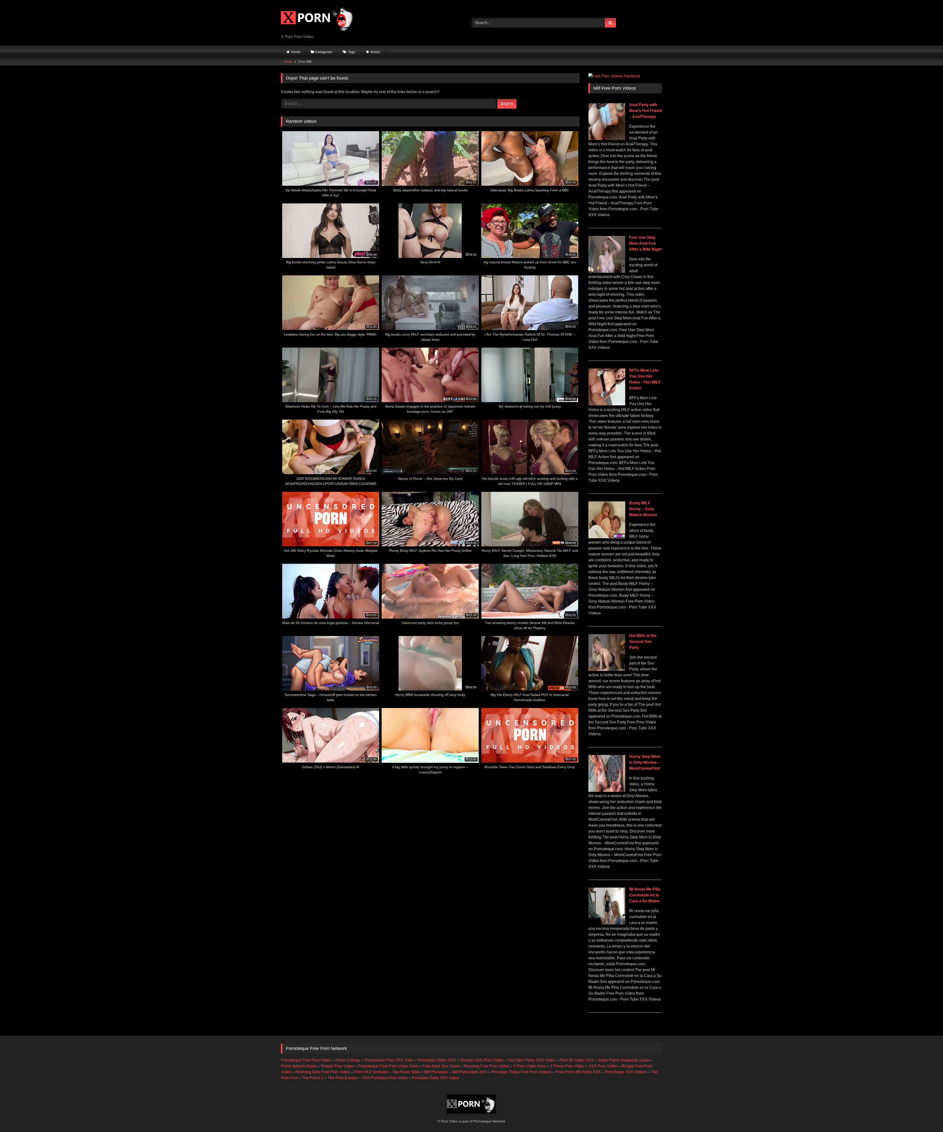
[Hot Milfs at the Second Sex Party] (606, 669)
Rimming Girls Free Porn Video (322, 1072)
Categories (323, 52)
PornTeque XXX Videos (626, 1072)
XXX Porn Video (603, 1066)
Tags (351, 52)
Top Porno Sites (406, 1072)
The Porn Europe (343, 1078)
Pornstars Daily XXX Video (435, 1078)
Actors (375, 52)
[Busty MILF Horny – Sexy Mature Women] (606, 537)
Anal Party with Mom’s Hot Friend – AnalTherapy (645, 111)
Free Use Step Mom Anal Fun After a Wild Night (645, 243)
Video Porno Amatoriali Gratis (623, 1060)
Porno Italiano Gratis (299, 1066)
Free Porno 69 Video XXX (578, 1072)
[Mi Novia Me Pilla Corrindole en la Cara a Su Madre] (606, 923)
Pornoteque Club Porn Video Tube (388, 1066)
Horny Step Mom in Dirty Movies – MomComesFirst (644, 762)
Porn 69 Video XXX (576, 1060)
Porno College (348, 1060)
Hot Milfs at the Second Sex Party (643, 642)
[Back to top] (927, 1117)
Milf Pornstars (436, 1072)
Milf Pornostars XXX (469, 1072)
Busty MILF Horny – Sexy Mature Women (643, 509)
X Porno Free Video (567, 1066)
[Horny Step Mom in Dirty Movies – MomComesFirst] (606, 790)
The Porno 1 (312, 1078)
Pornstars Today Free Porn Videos (521, 1072)
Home (295, 52)
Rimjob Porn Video (337, 1066)
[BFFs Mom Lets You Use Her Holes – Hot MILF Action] (606, 404)
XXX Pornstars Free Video (385, 1078)
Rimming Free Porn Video (486, 1066)
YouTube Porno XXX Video (531, 1060)
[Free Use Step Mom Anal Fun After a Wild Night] (606, 271)
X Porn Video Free (529, 1066)
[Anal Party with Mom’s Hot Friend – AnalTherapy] (606, 139)
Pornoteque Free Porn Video (306, 1060)
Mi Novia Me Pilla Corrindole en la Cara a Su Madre (644, 895)
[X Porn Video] (318, 19)
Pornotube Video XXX (436, 1060)
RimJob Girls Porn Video (481, 1060)
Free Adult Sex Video (440, 1066)
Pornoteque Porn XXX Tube (389, 1060)
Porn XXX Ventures (371, 1072)
